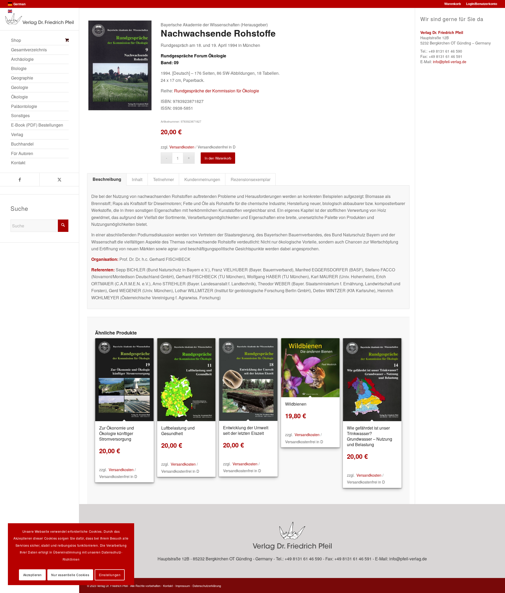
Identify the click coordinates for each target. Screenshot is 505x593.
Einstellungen (110, 574)
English (18, 11)
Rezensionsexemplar (250, 179)
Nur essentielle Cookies (70, 574)
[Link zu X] (59, 179)
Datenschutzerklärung (207, 586)
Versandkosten (181, 147)
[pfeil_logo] (39, 19)
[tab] (107, 179)
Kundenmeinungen (202, 179)
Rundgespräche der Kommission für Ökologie (216, 91)
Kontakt (168, 586)
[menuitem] (39, 40)
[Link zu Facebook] (19, 179)
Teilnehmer (163, 179)
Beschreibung (107, 179)
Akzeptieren (32, 574)
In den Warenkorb (218, 158)
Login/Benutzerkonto (481, 3)
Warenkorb (452, 3)
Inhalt (137, 179)
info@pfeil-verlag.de (449, 61)
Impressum (182, 586)
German (19, 4)
